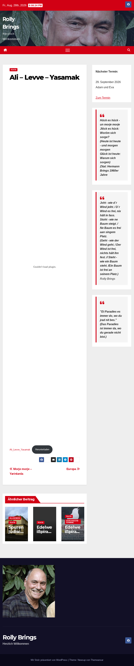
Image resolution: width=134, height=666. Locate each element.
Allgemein (15, 518)
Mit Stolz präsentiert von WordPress (49, 660)
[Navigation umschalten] (67, 50)
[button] (128, 50)
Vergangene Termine (72, 521)
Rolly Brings (19, 637)
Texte (13, 70)
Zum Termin (103, 97)
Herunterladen (42, 449)
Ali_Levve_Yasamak (20, 449)
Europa (71, 469)
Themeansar (97, 660)
